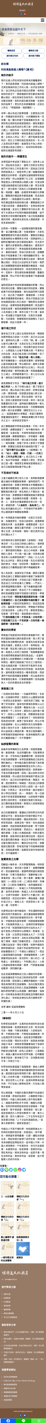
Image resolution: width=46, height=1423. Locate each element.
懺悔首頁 (11, 50)
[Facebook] (2, 1170)
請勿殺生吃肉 (12, 56)
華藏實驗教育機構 (10, 1392)
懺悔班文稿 (21, 34)
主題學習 (11, 34)
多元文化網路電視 (10, 1317)
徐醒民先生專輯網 (10, 1396)
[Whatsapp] (15, 1170)
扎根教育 (7, 1302)
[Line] (6, 1170)
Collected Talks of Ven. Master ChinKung (19, 1381)
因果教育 (7, 1298)
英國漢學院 (8, 1400)
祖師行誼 (7, 1294)
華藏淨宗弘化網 (9, 1388)
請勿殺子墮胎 (34, 56)
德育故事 (7, 1306)
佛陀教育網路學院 (10, 1385)
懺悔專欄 (7, 1310)
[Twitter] (11, 1170)
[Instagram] (20, 1170)
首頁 (3, 34)
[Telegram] (24, 1170)
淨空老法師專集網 (10, 1377)
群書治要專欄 (9, 1313)
